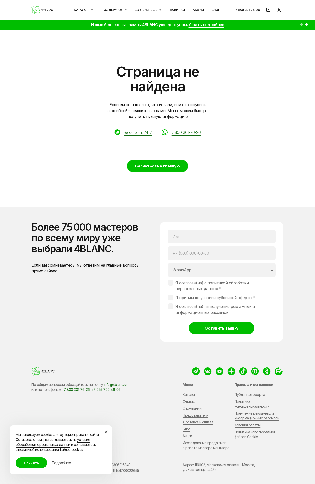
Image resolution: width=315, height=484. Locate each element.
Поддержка (111, 10)
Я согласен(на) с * (212, 285)
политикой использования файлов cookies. (50, 449)
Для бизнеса (146, 10)
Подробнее (61, 463)
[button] (301, 24)
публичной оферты (234, 297)
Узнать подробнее (206, 24)
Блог (216, 10)
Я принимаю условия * (215, 297)
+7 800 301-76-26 (76, 389)
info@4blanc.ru (115, 385)
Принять (31, 463)
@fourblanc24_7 (138, 132)
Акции (198, 10)
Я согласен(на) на (215, 309)
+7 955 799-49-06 (106, 389)
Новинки (177, 10)
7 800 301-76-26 (248, 10)
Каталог (81, 10)
